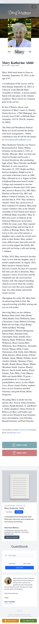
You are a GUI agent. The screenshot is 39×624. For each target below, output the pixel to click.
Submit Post (19, 567)
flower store (16, 432)
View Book (9, 512)
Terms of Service (24, 616)
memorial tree (24, 430)
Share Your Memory (12, 537)
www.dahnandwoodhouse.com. (17, 139)
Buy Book (19, 512)
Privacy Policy (14, 616)
